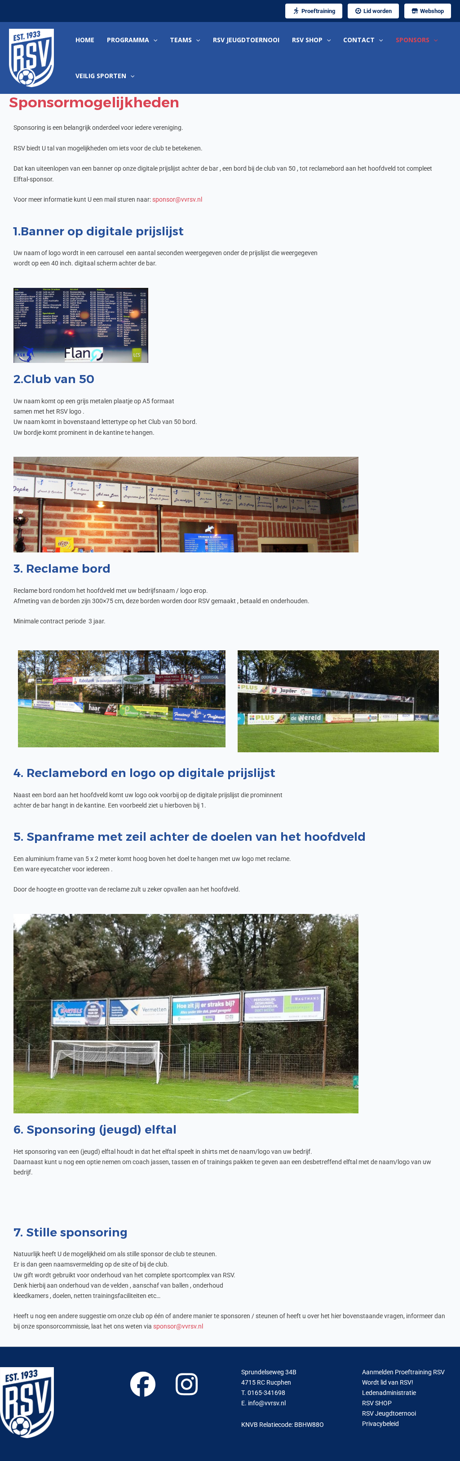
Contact (359, 39)
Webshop (431, 11)
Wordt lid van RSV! (387, 1382)
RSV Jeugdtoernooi (246, 39)
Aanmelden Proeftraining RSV (403, 1372)
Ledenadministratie (389, 1392)
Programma (128, 39)
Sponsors (412, 39)
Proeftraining (317, 11)
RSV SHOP (307, 39)
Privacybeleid (380, 1423)
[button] (153, 40)
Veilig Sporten (100, 75)
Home (84, 39)
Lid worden (377, 11)
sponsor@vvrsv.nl (177, 199)
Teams (181, 39)
